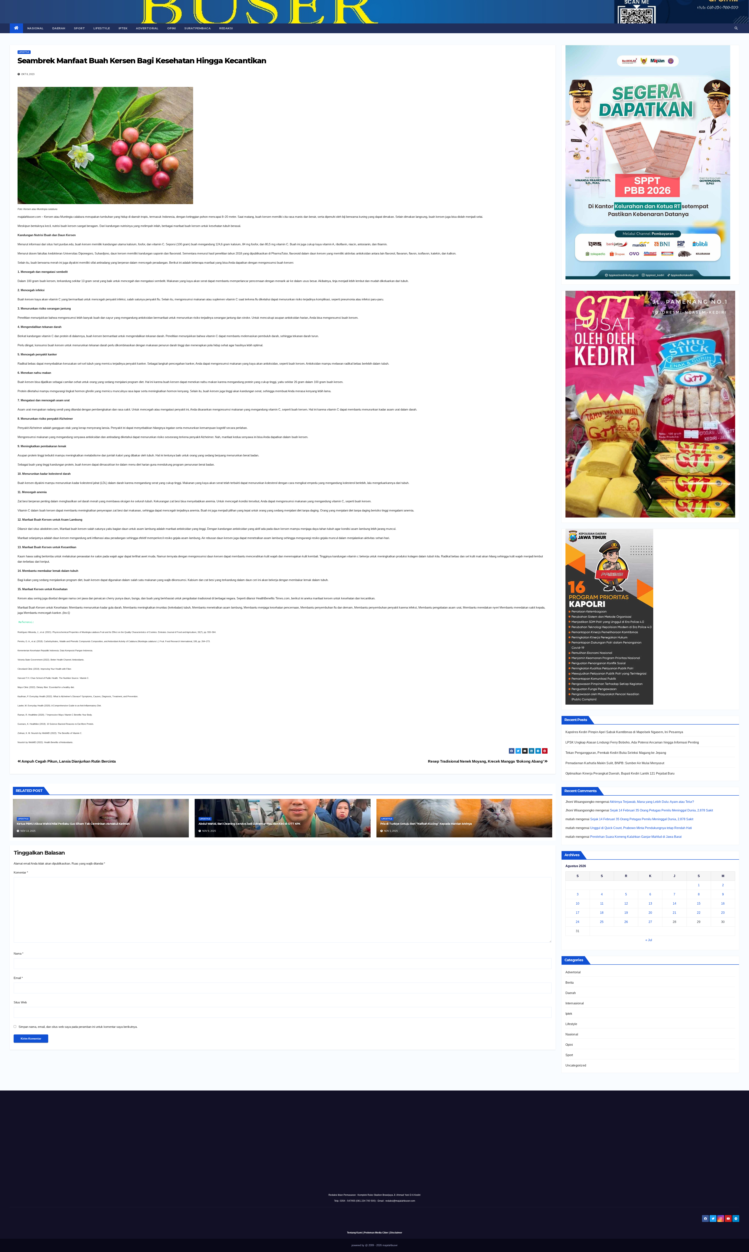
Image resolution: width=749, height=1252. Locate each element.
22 (698, 912)
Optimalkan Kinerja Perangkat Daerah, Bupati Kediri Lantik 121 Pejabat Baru (620, 773)
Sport (79, 28)
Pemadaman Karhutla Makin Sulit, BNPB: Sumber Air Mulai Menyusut (614, 763)
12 (626, 903)
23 (723, 912)
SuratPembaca (197, 28)
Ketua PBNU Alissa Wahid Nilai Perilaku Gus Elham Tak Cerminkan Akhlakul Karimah (73, 823)
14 (674, 903)
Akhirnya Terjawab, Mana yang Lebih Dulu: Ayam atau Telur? (652, 801)
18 (601, 912)
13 (650, 903)
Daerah (58, 28)
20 (650, 912)
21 (674, 912)
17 (577, 912)
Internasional (574, 1003)
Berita (569, 982)
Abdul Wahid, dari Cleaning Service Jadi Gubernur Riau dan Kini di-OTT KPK (249, 823)
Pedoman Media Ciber (376, 1232)
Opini (171, 28)
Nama (18, 953)
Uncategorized (575, 1065)
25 (601, 922)
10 (577, 903)
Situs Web (20, 1002)
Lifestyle (101, 28)
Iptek (123, 28)
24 (577, 922)
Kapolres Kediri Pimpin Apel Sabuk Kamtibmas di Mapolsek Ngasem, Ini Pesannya (624, 732)
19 (626, 912)
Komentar (21, 872)
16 (723, 903)
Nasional (35, 28)
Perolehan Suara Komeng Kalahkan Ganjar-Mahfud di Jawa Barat (636, 836)
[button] (736, 28)
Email (18, 978)
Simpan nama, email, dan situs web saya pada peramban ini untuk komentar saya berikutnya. (78, 1026)
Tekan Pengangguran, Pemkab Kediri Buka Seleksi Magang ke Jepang (615, 752)
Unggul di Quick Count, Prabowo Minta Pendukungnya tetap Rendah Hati (641, 828)
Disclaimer (396, 1232)
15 (698, 903)
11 (601, 903)
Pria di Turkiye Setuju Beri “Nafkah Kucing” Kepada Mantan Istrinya (426, 823)
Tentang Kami (354, 1232)
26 (626, 922)
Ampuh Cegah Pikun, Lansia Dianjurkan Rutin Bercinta (68, 761)
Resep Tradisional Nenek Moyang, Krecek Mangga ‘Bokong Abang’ (486, 761)
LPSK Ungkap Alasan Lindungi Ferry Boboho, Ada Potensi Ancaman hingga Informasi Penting (632, 742)
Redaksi (226, 28)
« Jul (648, 940)
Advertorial (147, 28)
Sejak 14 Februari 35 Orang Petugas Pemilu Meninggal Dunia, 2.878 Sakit (661, 810)
